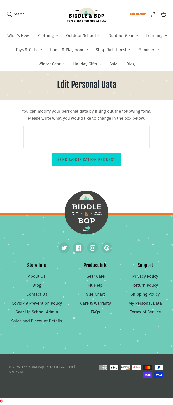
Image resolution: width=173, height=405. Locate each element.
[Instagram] (92, 247)
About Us (37, 276)
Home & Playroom (66, 49)
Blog (131, 64)
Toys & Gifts (26, 49)
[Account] (153, 14)
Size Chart (95, 294)
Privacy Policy (145, 276)
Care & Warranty (95, 303)
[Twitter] (64, 247)
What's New (18, 35)
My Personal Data (145, 303)
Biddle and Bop (86, 212)
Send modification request (86, 159)
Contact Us (36, 294)
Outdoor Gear (121, 35)
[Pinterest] (106, 247)
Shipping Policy (145, 294)
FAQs (95, 312)
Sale (113, 64)
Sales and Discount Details (36, 321)
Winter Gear (50, 64)
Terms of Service (145, 312)
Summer (146, 49)
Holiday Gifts (85, 64)
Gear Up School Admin (36, 312)
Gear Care (95, 276)
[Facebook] (78, 247)
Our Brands (138, 14)
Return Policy (145, 285)
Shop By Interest (111, 49)
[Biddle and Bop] (86, 14)
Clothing (46, 35)
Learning (154, 35)
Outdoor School (81, 35)
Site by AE (16, 372)
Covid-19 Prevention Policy (37, 303)
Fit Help (95, 285)
